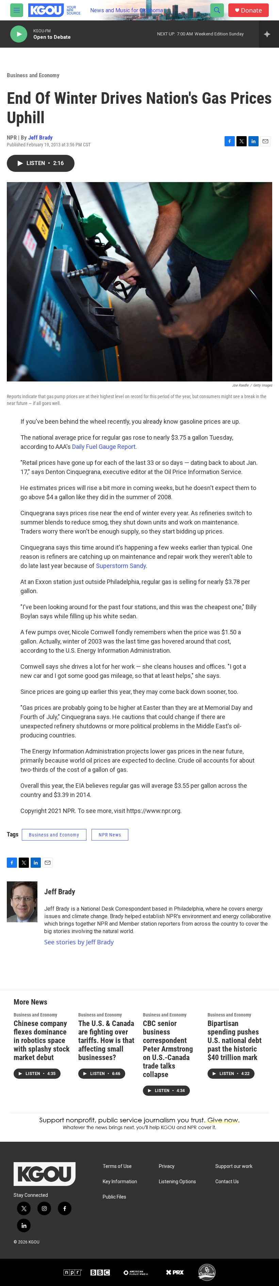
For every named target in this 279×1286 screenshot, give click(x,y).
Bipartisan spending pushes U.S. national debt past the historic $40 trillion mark (235, 1040)
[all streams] (269, 34)
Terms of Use (117, 1166)
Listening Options (177, 1181)
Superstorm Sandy (121, 565)
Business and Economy (33, 75)
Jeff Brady (40, 137)
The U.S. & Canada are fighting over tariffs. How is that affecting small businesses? (106, 1040)
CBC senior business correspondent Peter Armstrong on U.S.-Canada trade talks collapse (168, 1049)
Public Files (114, 1197)
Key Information (120, 1181)
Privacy (167, 1166)
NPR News (110, 834)
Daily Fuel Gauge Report (103, 446)
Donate (251, 10)
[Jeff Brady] (22, 901)
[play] (18, 34)
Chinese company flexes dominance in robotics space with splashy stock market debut (42, 1040)
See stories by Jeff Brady (79, 942)
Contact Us (227, 1181)
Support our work (233, 1166)
